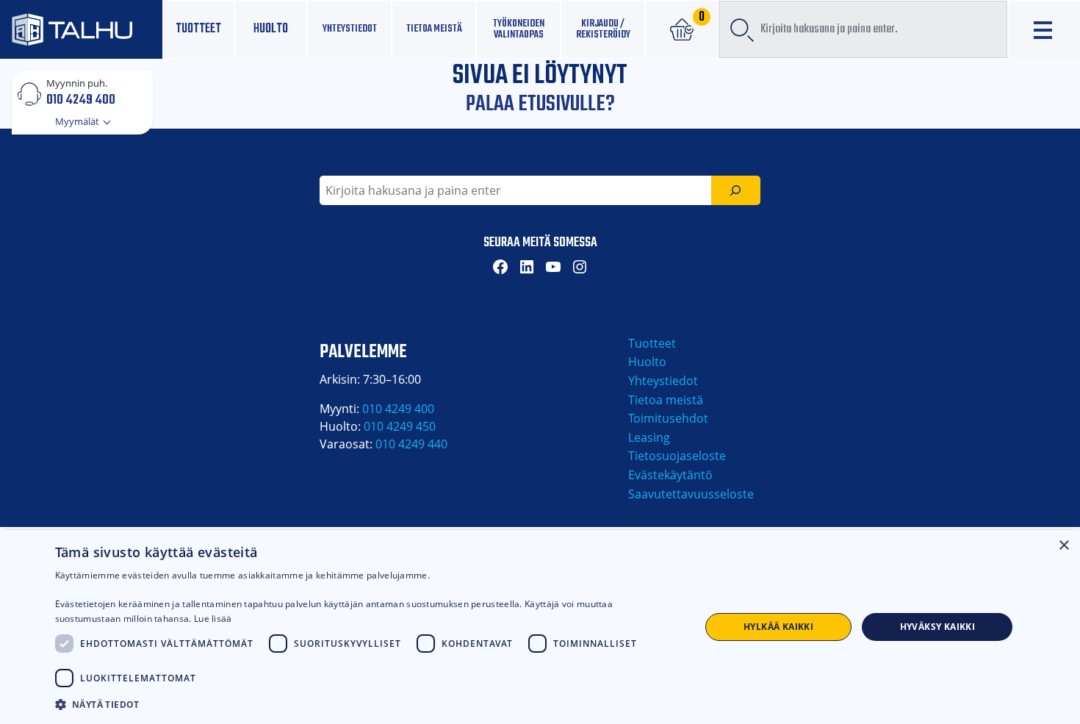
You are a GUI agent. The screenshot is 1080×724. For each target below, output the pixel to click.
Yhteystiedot (663, 381)
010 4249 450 (400, 426)
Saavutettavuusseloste (691, 494)
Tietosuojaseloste (677, 456)
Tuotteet (198, 29)
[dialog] (540, 627)
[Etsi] (735, 190)
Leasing (649, 437)
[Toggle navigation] (1044, 30)
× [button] (1063, 545)
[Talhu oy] (81, 29)
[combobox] (863, 29)
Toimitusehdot (668, 418)
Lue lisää (213, 618)
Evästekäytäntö (670, 475)
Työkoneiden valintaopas (518, 29)
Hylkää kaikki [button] (778, 626)
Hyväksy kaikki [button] (938, 626)
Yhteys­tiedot (350, 29)
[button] (368, 704)
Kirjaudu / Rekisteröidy (603, 29)
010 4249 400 (80, 99)
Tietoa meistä (434, 29)
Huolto (270, 29)
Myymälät (78, 121)
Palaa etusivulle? (540, 104)
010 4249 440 (411, 444)
